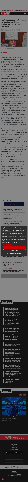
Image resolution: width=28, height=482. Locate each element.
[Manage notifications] (2, 479)
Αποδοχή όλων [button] (14, 247)
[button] (14, 244)
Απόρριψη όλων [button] (14, 250)
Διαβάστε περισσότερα (12, 242)
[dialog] (14, 241)
